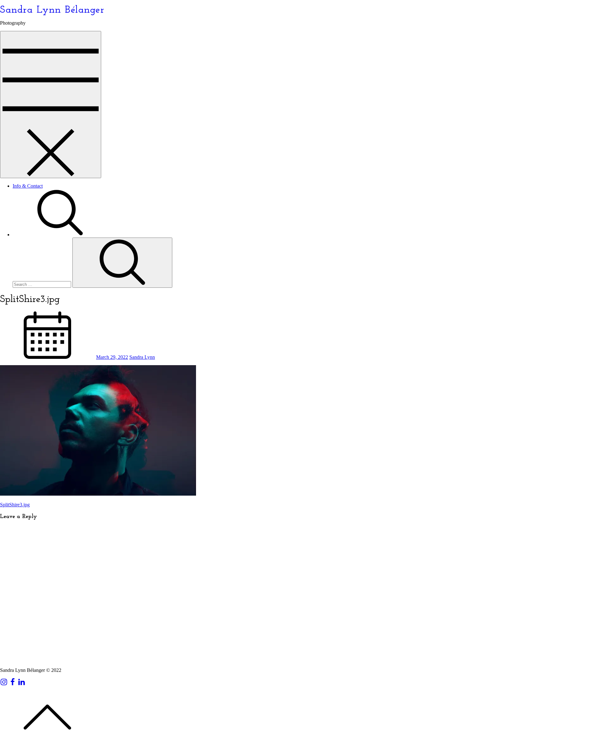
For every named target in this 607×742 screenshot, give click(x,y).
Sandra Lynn (142, 357)
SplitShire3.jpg (15, 504)
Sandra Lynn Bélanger (52, 10)
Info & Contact (28, 186)
